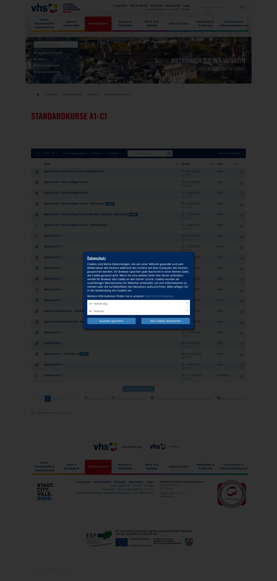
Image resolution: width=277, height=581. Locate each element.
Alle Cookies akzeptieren (165, 321)
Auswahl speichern (111, 321)
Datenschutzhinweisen (159, 296)
